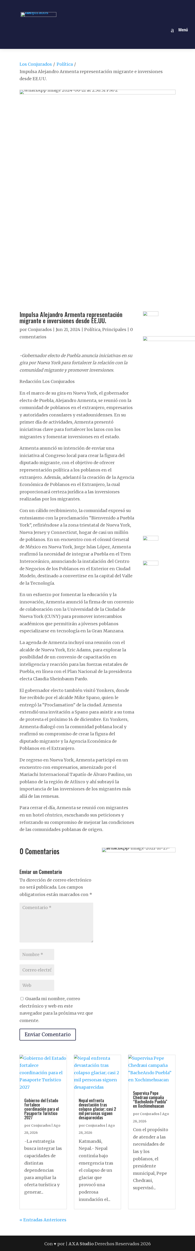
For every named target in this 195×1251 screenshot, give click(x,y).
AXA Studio (81, 1243)
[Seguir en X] (103, 5)
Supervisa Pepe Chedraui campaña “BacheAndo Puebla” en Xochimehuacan (150, 1099)
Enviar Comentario (48, 1034)
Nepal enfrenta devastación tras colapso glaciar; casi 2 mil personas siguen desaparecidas (97, 1108)
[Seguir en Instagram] (92, 5)
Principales (114, 329)
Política (65, 64)
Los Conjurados (36, 64)
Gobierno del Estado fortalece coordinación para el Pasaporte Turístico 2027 (41, 1108)
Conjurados (40, 329)
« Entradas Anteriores (43, 1220)
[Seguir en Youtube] (114, 5)
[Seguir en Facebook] (81, 5)
